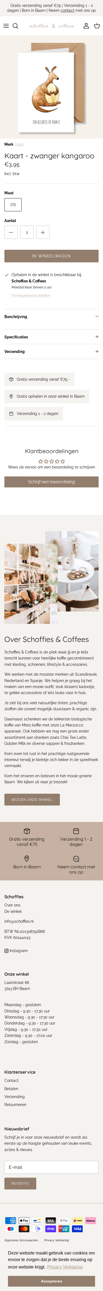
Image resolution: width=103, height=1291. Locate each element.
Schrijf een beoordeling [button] (51, 481)
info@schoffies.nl (19, 921)
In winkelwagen (51, 256)
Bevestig (20, 1183)
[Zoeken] (18, 26)
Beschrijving (15, 317)
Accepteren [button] (51, 1281)
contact (67, 10)
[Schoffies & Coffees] (51, 26)
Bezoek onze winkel (32, 800)
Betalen (11, 1089)
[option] (51, 87)
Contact (11, 1080)
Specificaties (16, 337)
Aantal (10, 220)
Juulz (19, 144)
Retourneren (15, 1104)
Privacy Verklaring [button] (65, 1267)
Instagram (18, 951)
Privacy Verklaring (56, 1240)
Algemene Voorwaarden (21, 1240)
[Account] (85, 26)
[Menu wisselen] (6, 26)
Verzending (14, 351)
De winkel (13, 911)
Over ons (12, 905)
